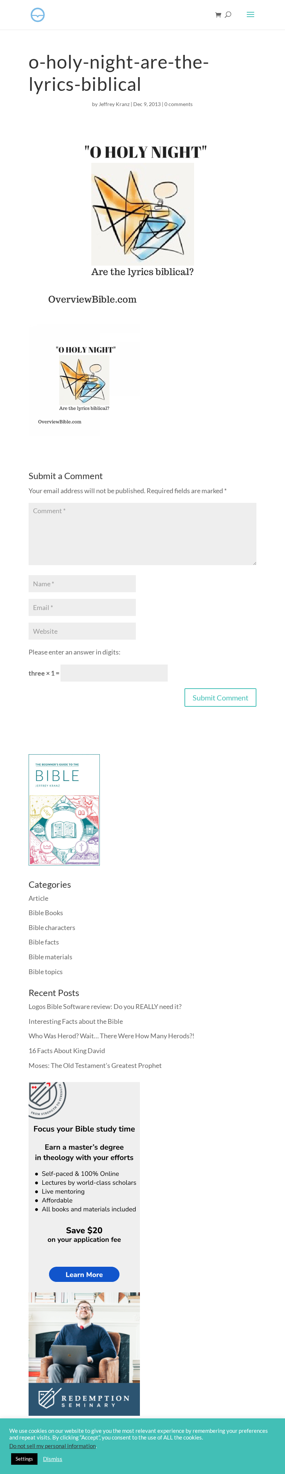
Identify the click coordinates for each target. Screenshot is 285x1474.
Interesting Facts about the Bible (76, 1021)
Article (38, 898)
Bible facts (44, 942)
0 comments (178, 104)
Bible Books (46, 913)
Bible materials (50, 957)
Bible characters (52, 927)
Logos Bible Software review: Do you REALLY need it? (105, 1006)
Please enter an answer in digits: (75, 652)
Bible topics (46, 971)
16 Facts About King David (67, 1050)
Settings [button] (24, 1459)
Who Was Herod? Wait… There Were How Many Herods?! (111, 1036)
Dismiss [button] (52, 1459)
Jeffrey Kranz (114, 104)
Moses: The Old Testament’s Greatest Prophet (95, 1065)
